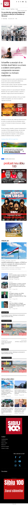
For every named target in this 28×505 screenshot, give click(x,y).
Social (17, 9)
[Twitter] (20, 466)
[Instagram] (19, 2)
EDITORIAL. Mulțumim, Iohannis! (21, 341)
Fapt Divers (12, 9)
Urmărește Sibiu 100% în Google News (9, 139)
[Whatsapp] (16, 461)
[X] (21, 2)
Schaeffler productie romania (10, 158)
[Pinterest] (13, 21)
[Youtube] (23, 2)
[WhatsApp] (16, 21)
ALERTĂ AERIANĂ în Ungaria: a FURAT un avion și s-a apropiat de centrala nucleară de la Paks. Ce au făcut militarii (14, 264)
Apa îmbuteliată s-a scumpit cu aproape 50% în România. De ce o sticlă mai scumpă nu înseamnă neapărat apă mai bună (17, 285)
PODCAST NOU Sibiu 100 (14, 164)
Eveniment (7, 9)
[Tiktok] (20, 457)
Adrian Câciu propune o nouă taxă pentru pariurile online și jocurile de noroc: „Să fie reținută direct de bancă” (20, 410)
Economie (3, 9)
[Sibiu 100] (6, 3)
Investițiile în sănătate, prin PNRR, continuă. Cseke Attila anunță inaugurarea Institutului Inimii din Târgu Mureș (17, 295)
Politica (10, 301)
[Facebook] (17, 2)
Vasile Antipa (5, 18)
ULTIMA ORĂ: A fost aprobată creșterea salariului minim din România (6, 342)
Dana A (10, 289)
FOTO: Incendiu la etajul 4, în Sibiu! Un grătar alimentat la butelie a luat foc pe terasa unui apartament (18, 276)
